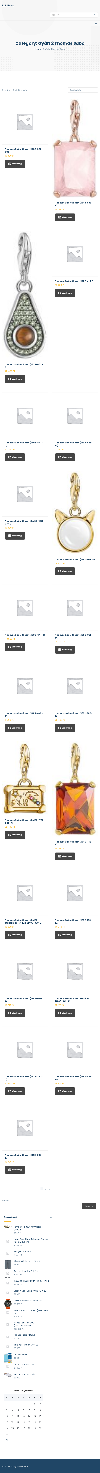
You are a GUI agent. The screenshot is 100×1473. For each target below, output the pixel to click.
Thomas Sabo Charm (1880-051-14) (73, 636)
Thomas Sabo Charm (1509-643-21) (24, 714)
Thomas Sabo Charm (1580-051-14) (23, 1000)
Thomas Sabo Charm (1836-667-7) (24, 366)
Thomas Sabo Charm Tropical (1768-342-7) (72, 1000)
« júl (6, 1439)
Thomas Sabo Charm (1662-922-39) (24, 150)
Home (38, 49)
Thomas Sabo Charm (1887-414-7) (75, 281)
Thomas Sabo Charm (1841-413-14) (75, 559)
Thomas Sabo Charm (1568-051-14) (73, 444)
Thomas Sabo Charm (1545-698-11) (74, 1078)
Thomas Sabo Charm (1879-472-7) (24, 1078)
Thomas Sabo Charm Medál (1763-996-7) (25, 821)
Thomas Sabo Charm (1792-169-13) (73, 921)
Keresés (6, 1200)
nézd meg (16, 163)
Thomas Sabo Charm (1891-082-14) (73, 714)
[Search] (95, 14)
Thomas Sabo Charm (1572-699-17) (24, 1156)
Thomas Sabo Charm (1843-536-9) (74, 204)
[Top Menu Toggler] (96, 24)
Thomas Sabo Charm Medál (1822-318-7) (25, 522)
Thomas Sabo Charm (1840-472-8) (74, 843)
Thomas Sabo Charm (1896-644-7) (24, 444)
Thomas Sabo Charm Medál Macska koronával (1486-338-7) (23, 921)
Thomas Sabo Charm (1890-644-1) (25, 634)
